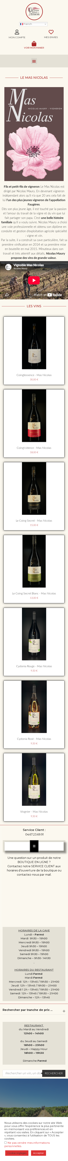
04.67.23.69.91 (34, 834)
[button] (34, 61)
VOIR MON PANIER (34, 47)
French (27, 24)
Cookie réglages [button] (16, 1153)
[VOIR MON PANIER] (34, 43)
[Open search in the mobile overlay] (34, 1073)
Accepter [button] (38, 1153)
